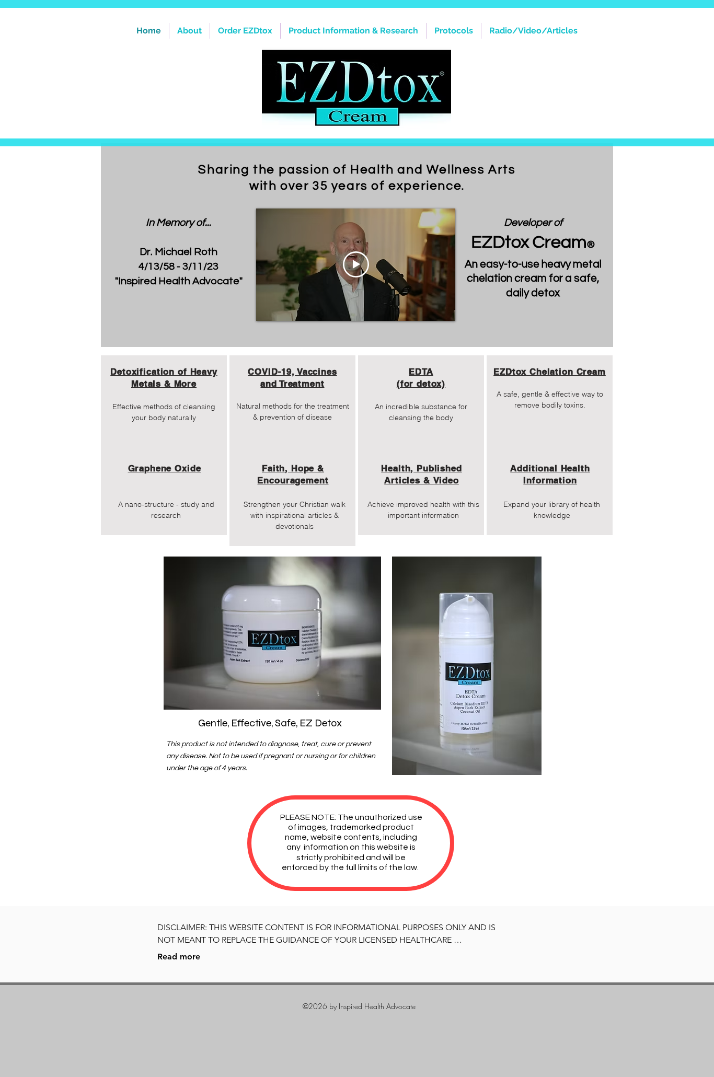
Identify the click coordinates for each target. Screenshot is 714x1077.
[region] (164, 419)
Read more (178, 957)
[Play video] (356, 264)
